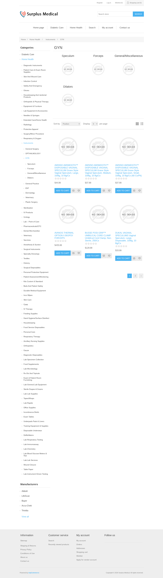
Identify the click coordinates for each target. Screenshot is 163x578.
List (141, 124)
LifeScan (26, 496)
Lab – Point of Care (31, 222)
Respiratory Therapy (32, 337)
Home (23, 39)
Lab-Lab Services (31, 460)
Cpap (26, 304)
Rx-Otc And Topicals (32, 373)
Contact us (125, 27)
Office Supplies (30, 408)
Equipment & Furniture (33, 106)
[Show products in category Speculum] (68, 69)
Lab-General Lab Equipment (35, 385)
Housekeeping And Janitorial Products (35, 96)
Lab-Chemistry (29, 449)
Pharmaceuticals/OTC (32, 226)
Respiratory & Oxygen (32, 138)
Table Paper (28, 469)
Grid (137, 124)
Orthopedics (28, 346)
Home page (38, 27)
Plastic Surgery (31, 202)
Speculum (31, 164)
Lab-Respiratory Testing (33, 440)
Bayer (24, 501)
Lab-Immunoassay (31, 444)
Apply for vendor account (86, 560)
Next (141, 276)
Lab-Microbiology (30, 369)
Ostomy (27, 263)
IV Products (28, 212)
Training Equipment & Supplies (36, 426)
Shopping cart (82, 552)
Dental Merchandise (32, 231)
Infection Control (30, 81)
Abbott (25, 491)
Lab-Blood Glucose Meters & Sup (35, 454)
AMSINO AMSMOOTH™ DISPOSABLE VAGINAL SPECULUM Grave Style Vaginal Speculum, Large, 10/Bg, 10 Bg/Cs (67, 170)
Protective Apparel (31, 129)
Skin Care (27, 300)
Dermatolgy (30, 193)
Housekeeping (29, 323)
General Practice (32, 184)
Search (92, 27)
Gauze (26, 350)
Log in (109, 3)
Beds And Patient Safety (33, 286)
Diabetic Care (56, 27)
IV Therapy (28, 309)
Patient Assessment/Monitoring (36, 277)
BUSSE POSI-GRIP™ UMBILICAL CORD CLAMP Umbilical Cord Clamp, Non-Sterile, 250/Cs (98, 237)
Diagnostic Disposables (33, 355)
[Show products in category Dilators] (68, 99)
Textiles (27, 258)
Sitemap (23, 541)
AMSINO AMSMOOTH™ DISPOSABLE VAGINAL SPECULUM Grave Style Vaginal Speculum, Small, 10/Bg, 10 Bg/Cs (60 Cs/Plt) (128, 170)
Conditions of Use (27, 553)
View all (25, 517)
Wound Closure (30, 465)
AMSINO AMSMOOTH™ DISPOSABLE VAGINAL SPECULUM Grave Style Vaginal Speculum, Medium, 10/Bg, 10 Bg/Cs (98, 170)
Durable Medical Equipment (35, 291)
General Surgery (32, 149)
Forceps (30, 169)
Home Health (76, 27)
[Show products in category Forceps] (98, 69)
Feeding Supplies (31, 314)
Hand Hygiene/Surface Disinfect (36, 318)
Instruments (28, 143)
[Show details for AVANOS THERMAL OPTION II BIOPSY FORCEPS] (68, 214)
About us (24, 557)
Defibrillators (29, 435)
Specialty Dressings (31, 254)
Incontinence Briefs (31, 412)
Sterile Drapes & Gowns (33, 389)
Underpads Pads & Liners (34, 421)
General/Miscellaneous (36, 173)
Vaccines (27, 240)
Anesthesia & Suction (32, 245)
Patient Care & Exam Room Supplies (35, 71)
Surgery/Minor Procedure (34, 134)
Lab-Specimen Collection (34, 360)
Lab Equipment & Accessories (35, 111)
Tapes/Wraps (29, 398)
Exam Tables (29, 417)
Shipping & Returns (28, 546)
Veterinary (29, 197)
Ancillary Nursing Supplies (34, 341)
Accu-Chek (27, 506)
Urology (27, 217)
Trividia (25, 510)
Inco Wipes (28, 295)
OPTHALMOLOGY (32, 153)
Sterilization (28, 208)
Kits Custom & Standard (33, 281)
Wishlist (79, 556)
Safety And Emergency (33, 86)
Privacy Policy (25, 550)
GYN (27, 158)
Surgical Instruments (32, 249)
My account (107, 27)
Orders (79, 544)
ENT (27, 188)
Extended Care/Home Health (35, 120)
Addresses (80, 548)
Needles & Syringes (31, 115)
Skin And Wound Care (32, 77)
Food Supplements (31, 364)
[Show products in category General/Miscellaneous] (128, 69)
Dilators (30, 178)
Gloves (26, 90)
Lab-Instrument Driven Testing (36, 474)
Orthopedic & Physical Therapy (36, 102)
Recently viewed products (58, 544)
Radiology (28, 125)
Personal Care (29, 332)
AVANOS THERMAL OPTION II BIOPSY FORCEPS (64, 235)
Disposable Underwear (33, 431)
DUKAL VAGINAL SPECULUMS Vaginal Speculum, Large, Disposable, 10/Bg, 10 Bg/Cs (125, 238)
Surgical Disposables (32, 268)
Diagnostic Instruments (33, 65)
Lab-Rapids (28, 403)
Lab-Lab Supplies (31, 394)
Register (100, 3)
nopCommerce (33, 573)
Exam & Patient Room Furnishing (32, 379)
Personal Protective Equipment (36, 272)
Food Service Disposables (34, 327)
